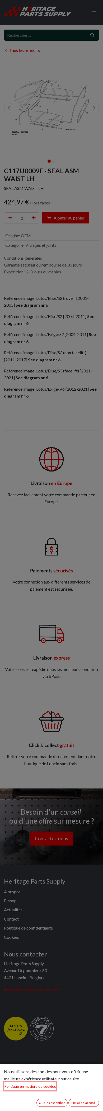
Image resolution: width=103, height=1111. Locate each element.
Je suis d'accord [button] (84, 1103)
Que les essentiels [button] (52, 1103)
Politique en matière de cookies (30, 1086)
